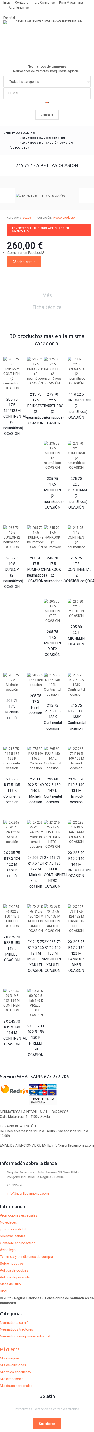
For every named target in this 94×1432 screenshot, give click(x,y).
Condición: (44, 217)
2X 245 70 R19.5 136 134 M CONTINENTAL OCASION (15, 1032)
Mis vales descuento (15, 1372)
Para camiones (44, 2)
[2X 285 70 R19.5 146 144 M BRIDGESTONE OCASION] (76, 832)
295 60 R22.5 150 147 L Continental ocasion (53, 790)
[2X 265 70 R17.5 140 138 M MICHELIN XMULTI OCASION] (52, 918)
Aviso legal (8, 1250)
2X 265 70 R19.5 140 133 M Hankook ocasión (76, 790)
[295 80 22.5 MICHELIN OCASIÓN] (76, 608)
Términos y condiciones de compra (26, 1257)
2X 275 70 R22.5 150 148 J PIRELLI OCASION (12, 948)
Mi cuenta (10, 1349)
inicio (7, 2)
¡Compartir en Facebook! (25, 253)
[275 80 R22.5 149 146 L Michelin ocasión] (35, 759)
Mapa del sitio (10, 1284)
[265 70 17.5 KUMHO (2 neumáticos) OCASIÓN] (35, 537)
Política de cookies (14, 1270)
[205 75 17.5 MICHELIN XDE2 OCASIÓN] (52, 611)
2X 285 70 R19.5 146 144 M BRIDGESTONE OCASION (80, 864)
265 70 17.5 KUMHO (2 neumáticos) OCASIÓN (37, 569)
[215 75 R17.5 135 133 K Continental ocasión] (11, 759)
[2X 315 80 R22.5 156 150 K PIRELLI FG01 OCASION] (35, 1003)
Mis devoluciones (13, 1365)
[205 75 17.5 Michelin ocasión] (11, 682)
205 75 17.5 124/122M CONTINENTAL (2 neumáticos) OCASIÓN (15, 416)
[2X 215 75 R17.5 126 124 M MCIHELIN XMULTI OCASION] (35, 918)
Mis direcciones (12, 1379)
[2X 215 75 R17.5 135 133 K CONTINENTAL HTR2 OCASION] (52, 834)
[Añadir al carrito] (12, 442)
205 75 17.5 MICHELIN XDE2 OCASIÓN (52, 643)
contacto (21, 2)
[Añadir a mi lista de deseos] (48, 262)
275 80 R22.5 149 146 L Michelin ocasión (36, 790)
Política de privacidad (15, 1277)
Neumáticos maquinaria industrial (25, 1336)
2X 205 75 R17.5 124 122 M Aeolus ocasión (12, 864)
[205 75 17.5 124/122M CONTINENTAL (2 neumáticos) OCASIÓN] (11, 374)
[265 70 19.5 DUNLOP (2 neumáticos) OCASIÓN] (11, 537)
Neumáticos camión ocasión (42, 138)
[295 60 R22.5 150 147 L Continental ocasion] (52, 759)
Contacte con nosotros (17, 1243)
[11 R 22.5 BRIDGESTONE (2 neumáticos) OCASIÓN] (76, 371)
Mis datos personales (16, 1386)
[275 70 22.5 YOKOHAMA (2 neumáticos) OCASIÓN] (76, 455)
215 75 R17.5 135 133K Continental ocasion (53, 717)
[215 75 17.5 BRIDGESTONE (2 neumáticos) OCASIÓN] (35, 371)
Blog (3, 1291)
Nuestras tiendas (13, 1236)
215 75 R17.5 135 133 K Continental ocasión (12, 790)
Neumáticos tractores (16, 1329)
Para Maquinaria (71, 2)
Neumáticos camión (19, 133)
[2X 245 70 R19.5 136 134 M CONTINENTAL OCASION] (11, 1001)
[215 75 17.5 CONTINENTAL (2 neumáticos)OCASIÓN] (76, 537)
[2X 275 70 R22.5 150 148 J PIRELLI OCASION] (11, 916)
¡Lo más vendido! (13, 1229)
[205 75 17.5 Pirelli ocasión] (35, 680)
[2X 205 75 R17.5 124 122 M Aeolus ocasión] (11, 832)
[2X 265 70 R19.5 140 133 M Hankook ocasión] (76, 759)
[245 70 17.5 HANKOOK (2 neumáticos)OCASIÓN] (52, 537)
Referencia (14, 217)
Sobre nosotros (12, 1263)
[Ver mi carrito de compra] (88, 107)
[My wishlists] (47, 123)
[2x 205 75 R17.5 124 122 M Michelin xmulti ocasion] (35, 834)
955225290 (15, 1185)
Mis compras (10, 1358)
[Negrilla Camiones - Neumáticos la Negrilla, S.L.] (47, 37)
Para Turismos (18, 7)
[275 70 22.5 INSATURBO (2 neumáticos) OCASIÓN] (52, 371)
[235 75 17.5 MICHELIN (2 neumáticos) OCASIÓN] (52, 455)
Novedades (8, 1222)
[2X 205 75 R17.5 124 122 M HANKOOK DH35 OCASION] (76, 918)
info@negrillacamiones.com (28, 1193)
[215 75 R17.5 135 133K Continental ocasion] (52, 685)
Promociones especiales (18, 1215)
